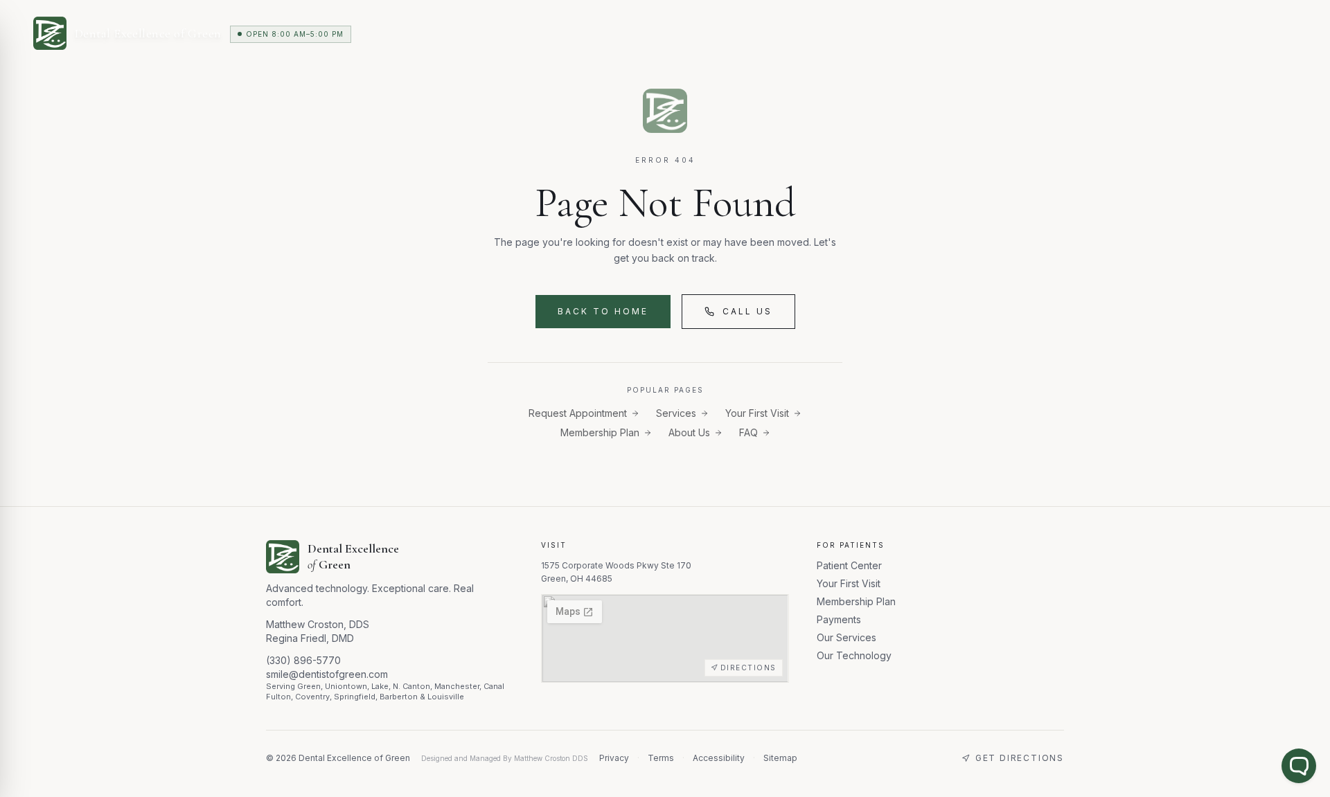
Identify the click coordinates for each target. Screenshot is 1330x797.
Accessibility (719, 758)
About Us (689, 432)
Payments (839, 619)
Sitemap (780, 758)
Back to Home (603, 311)
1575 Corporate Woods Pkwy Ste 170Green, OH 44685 (616, 572)
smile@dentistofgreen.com (327, 674)
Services (676, 413)
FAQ (748, 432)
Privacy (614, 758)
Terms (661, 758)
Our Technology (854, 655)
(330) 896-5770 (303, 660)
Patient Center (849, 565)
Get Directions (1019, 758)
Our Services (846, 637)
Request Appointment (578, 413)
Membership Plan (599, 432)
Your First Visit (757, 413)
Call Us (747, 311)
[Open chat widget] (1299, 766)
